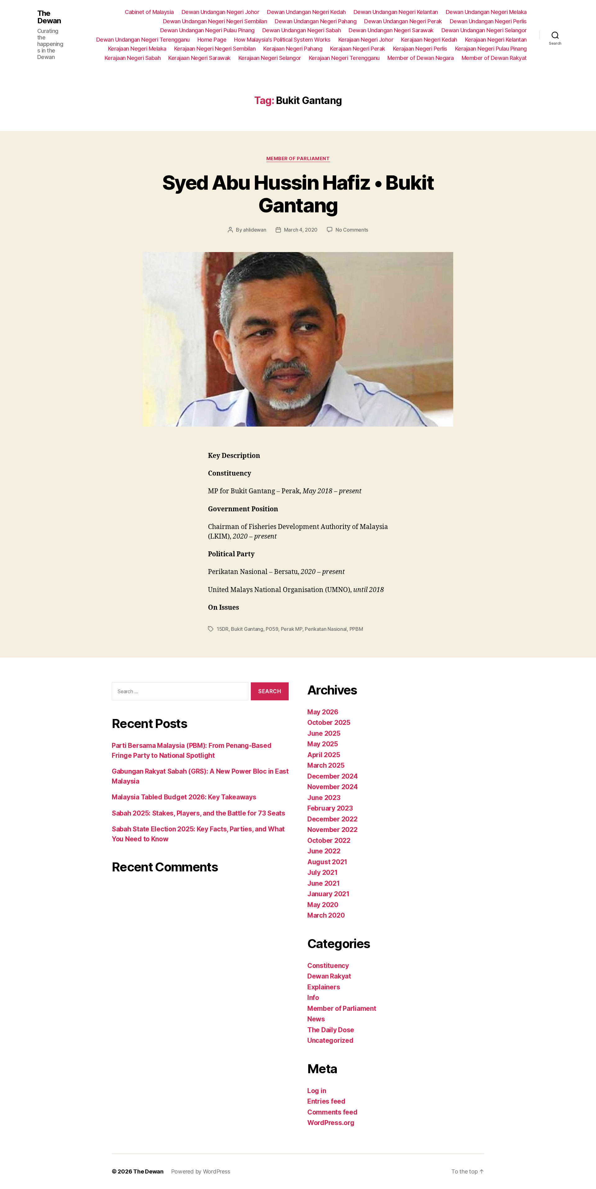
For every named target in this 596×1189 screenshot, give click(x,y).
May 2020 (322, 905)
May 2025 (322, 744)
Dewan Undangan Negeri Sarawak (391, 30)
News (316, 1019)
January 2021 (328, 894)
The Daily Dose (330, 1030)
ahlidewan (254, 230)
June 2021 (323, 883)
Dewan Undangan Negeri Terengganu (143, 39)
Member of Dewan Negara (420, 58)
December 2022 (332, 819)
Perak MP (291, 629)
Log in (316, 1091)
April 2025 (323, 755)
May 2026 (322, 712)
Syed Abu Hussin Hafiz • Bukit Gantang (298, 193)
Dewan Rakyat (329, 976)
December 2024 (332, 776)
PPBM (356, 629)
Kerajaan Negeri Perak (357, 48)
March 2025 (325, 765)
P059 (272, 629)
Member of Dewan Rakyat (494, 58)
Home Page (212, 39)
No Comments (352, 230)
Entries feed (326, 1101)
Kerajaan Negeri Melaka (137, 48)
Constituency (328, 966)
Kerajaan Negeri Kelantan (496, 39)
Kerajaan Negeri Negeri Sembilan (215, 48)
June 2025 (324, 733)
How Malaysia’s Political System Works (282, 39)
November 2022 (332, 830)
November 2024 (332, 787)
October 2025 (328, 722)
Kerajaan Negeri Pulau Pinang (491, 48)
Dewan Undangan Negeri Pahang (315, 21)
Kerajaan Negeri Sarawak (199, 58)
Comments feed (332, 1112)
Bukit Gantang (247, 629)
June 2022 (324, 851)
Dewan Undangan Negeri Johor (221, 12)
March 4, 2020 (301, 230)
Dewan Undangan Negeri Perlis (488, 21)
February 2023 (330, 808)
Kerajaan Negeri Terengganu (344, 58)
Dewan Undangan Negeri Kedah (306, 12)
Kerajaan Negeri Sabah (133, 58)
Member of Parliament (298, 158)
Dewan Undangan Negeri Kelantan (396, 12)
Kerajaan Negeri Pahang (292, 48)
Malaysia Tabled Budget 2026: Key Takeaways (184, 797)
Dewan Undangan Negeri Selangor (484, 30)
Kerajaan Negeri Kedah (429, 39)
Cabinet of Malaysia (149, 12)
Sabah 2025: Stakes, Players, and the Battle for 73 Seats (198, 813)
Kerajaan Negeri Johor (366, 39)
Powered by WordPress (200, 1171)
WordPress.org (330, 1123)
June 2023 (324, 798)
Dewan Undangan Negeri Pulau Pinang (207, 30)
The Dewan (49, 17)
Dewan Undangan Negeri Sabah (301, 30)
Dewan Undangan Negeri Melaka (486, 12)
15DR (222, 629)
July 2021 (322, 872)
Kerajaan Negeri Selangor (269, 58)
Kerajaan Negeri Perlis (420, 48)
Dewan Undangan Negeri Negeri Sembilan (215, 21)
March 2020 (326, 915)
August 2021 (327, 862)
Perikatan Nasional (326, 629)
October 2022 (328, 840)
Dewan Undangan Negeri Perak (403, 21)
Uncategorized (330, 1040)
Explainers (323, 987)
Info (313, 997)
